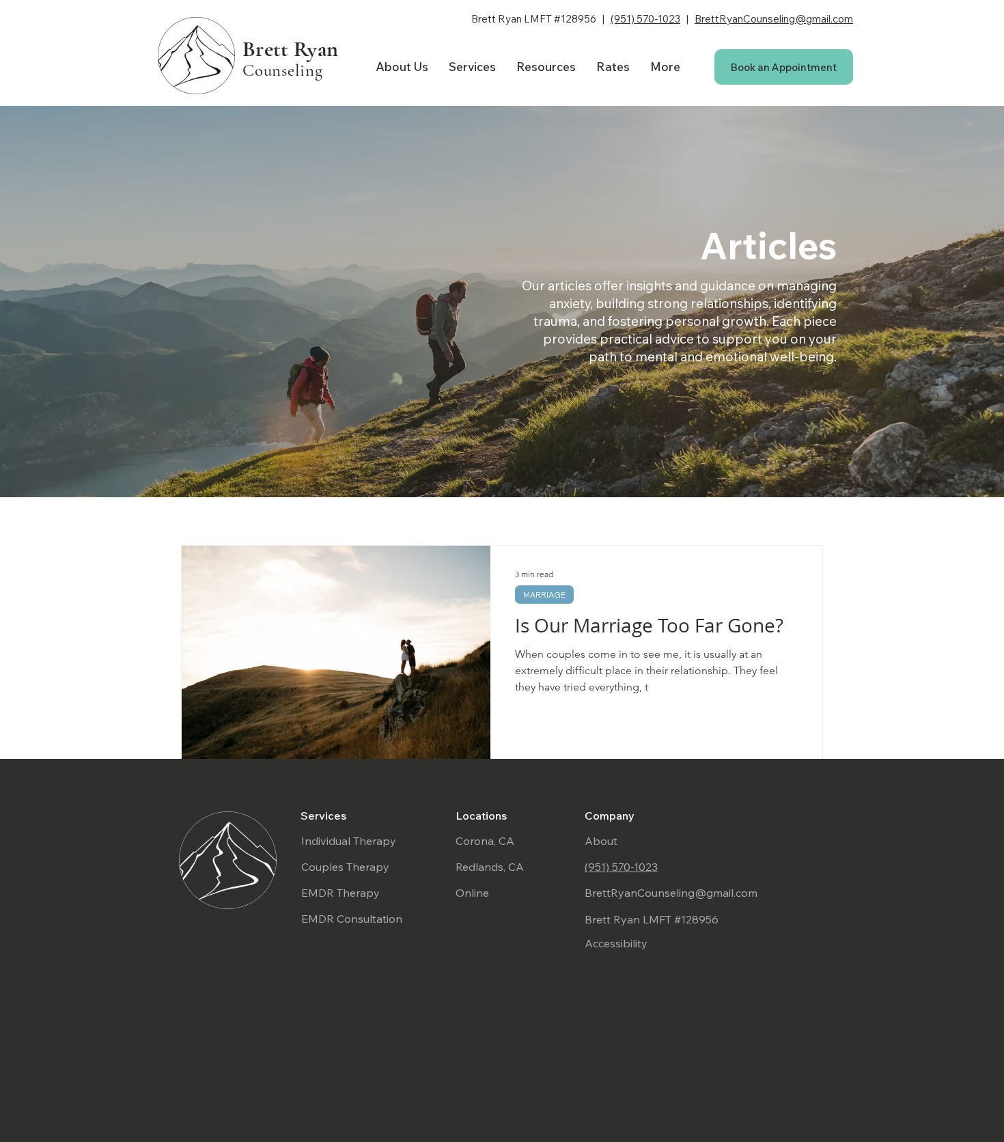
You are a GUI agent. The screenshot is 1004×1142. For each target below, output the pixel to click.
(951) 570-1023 (645, 18)
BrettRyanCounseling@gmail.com (774, 18)
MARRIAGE (544, 594)
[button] (472, 67)
